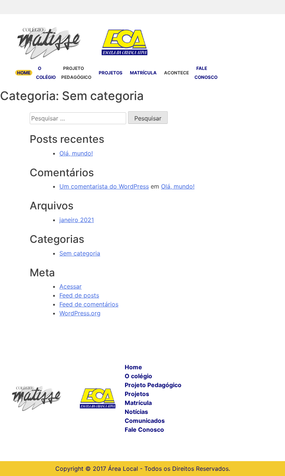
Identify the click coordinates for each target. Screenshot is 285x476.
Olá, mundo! (76, 153)
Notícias (136, 411)
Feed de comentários (88, 304)
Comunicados (145, 420)
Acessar (70, 286)
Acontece (176, 72)
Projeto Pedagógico (153, 385)
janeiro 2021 (76, 219)
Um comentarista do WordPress (104, 186)
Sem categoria (79, 253)
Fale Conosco (144, 429)
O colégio (138, 376)
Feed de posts (79, 295)
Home (23, 72)
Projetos (110, 72)
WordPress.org (80, 313)
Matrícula (143, 72)
